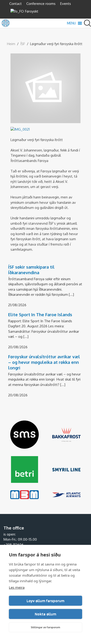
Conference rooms (41, 3)
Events (65, 3)
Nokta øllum (45, 614)
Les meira (16, 587)
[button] (71, 23)
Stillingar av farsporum (45, 627)
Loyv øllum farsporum (45, 601)
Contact (15, 3)
